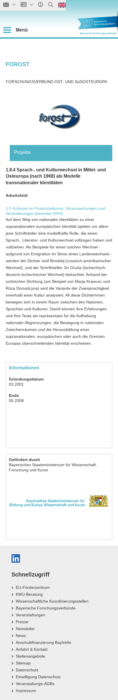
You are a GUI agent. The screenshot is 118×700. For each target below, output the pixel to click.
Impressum (26, 690)
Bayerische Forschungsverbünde (46, 608)
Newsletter (25, 628)
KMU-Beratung (29, 594)
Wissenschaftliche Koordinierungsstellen (52, 601)
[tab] (61, 152)
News (21, 635)
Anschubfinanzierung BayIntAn (43, 642)
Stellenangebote (30, 656)
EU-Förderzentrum (33, 587)
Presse (22, 621)
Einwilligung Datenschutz (38, 676)
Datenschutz (27, 670)
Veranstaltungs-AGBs (35, 683)
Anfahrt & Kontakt (32, 649)
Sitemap (23, 663)
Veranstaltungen (30, 615)
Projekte (22, 152)
